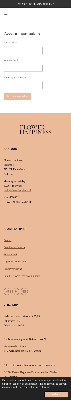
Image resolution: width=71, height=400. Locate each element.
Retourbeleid (10, 254)
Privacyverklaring (13, 269)
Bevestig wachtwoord (16, 77)
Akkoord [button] (56, 394)
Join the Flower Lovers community (22, 276)
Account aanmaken (17, 96)
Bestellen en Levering (15, 247)
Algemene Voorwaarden (16, 261)
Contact (7, 240)
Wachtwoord (11, 60)
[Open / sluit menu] (6, 13)
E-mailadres (10, 42)
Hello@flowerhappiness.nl (17, 190)
